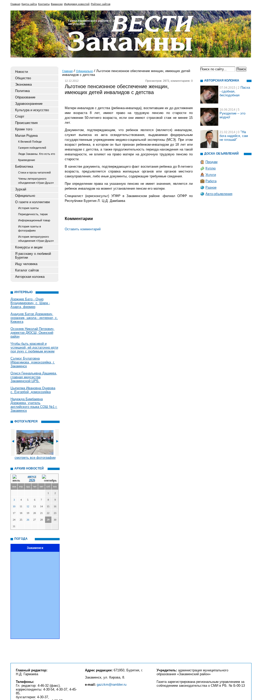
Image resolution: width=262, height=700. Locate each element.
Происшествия (26, 123)
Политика (22, 91)
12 (28, 506)
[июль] (17, 479)
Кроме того (23, 129)
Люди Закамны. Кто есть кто (36, 153)
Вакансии (57, 4)
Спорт (19, 116)
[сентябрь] (49, 479)
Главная (15, 4)
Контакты (44, 4)
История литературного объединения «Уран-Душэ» (36, 238)
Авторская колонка (30, 277)
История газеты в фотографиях (29, 228)
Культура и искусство (32, 110)
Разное (210, 187)
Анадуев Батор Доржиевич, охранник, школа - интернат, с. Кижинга (34, 318)
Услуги (210, 175)
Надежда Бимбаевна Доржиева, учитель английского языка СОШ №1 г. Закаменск (33, 404)
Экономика (23, 84)
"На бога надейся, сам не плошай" (234, 136)
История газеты (28, 208)
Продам (211, 162)
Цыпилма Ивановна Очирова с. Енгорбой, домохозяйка (32, 390)
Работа (210, 181)
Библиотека (24, 166)
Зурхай (20, 189)
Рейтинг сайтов (100, 4)
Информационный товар (34, 220)
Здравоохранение (28, 104)
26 (28, 519)
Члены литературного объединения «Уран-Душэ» (36, 180)
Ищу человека (26, 264)
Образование (25, 97)
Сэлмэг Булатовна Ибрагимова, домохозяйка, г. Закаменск (32, 362)
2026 (32, 480)
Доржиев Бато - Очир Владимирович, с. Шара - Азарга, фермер (30, 303)
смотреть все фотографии (35, 458)
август (32, 476)
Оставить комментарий (83, 229)
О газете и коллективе (32, 202)
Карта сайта (29, 4)
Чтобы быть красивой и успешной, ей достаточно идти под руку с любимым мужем (34, 347)
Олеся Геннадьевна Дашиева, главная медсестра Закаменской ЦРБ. (33, 377)
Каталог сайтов (27, 270)
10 (14, 506)
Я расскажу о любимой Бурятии (33, 255)
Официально (25, 196)
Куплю (210, 168)
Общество (23, 78)
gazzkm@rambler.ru (111, 684)
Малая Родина (26, 135)
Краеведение (26, 160)
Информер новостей (77, 4)
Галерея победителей (32, 147)
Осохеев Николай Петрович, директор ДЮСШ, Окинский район (32, 332)
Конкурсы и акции (28, 247)
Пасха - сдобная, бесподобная (235, 91)
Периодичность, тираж (33, 214)
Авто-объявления (218, 194)
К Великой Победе (30, 141)
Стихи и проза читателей (34, 172)
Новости (21, 72)
